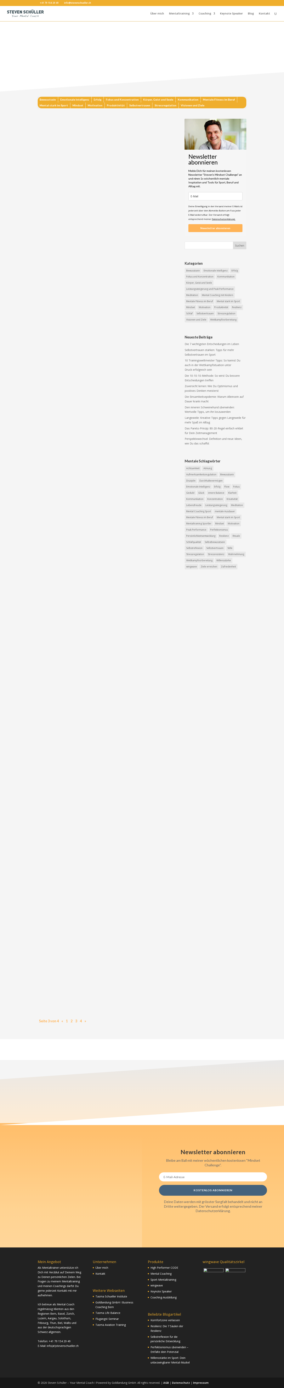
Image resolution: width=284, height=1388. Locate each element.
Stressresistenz (216, 554)
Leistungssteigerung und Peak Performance (210, 289)
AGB (166, 1383)
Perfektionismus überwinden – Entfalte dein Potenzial (88, 994)
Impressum (201, 1383)
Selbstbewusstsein (215, 542)
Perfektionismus (219, 529)
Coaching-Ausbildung (164, 1297)
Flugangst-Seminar (107, 1319)
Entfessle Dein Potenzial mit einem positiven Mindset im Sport (95, 587)
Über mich (157, 13)
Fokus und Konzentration (122, 99)
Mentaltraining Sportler (198, 523)
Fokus (236, 486)
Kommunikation (188, 99)
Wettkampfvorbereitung (223, 319)
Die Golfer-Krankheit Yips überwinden (74, 211)
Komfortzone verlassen (165, 1320)
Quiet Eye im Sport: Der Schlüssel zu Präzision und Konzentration (98, 624)
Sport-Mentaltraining (163, 1279)
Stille (229, 548)
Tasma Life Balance (107, 1313)
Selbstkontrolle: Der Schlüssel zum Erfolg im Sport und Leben (94, 365)
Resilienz (236, 307)
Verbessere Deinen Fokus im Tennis (71, 513)
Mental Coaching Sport (198, 511)
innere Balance (216, 492)
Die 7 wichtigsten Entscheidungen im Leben (212, 344)
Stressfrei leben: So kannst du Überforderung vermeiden (90, 809)
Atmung (207, 468)
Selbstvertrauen (139, 105)
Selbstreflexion (194, 548)
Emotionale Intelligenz (74, 99)
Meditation (192, 295)
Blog (251, 13)
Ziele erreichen (209, 566)
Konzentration (215, 499)
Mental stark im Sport (54, 105)
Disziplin (191, 480)
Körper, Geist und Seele (158, 99)
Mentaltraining (179, 13)
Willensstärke (223, 560)
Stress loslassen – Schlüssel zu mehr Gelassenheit (84, 550)
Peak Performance (196, 529)
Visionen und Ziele (192, 105)
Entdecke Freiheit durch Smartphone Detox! (79, 883)
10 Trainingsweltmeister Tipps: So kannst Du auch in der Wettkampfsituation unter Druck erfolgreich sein (212, 365)
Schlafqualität (193, 542)
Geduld (190, 492)
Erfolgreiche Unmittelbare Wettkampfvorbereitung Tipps (92, 846)
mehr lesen (48, 217)
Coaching (205, 13)
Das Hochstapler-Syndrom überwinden (75, 328)
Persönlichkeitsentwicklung (200, 536)
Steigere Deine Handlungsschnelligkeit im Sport (82, 772)
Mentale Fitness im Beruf (219, 99)
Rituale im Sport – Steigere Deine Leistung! (79, 735)
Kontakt (264, 13)
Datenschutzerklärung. (224, 219)
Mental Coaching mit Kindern (217, 295)
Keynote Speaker (231, 13)
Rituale (236, 536)
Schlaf (189, 313)
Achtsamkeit (193, 468)
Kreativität (232, 499)
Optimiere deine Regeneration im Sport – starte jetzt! (88, 476)
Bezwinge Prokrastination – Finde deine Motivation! (87, 698)
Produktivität (116, 105)
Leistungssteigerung (216, 505)
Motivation (95, 105)
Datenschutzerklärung (213, 1211)
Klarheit (232, 492)
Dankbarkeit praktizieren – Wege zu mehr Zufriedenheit (90, 439)
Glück (201, 492)
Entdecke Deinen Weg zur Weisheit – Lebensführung (87, 661)
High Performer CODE (164, 1267)
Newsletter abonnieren (215, 228)
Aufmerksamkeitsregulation (201, 474)
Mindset (77, 105)
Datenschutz (181, 1383)
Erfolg (97, 99)
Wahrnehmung (236, 554)
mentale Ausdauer (225, 511)
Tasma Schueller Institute (111, 1296)
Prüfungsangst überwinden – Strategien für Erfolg (85, 402)
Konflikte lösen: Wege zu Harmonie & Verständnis (85, 957)
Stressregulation (165, 105)
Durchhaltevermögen (211, 480)
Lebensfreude (194, 505)
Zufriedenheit (228, 566)
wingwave (191, 566)
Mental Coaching (161, 1273)
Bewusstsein (48, 99)
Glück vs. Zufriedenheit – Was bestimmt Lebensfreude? (89, 920)
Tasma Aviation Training (110, 1325)
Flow (226, 486)
